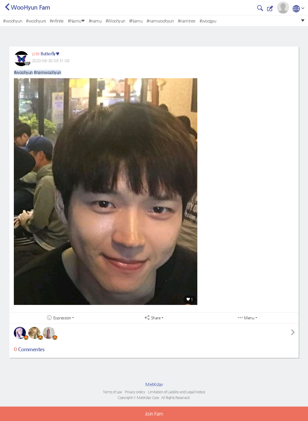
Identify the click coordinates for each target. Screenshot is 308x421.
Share (156, 318)
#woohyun (12, 20)
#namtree (187, 20)
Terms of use (112, 392)
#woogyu (207, 20)
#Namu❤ (76, 20)
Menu (249, 318)
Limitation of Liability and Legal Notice (176, 392)
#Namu (136, 20)
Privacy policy (135, 392)
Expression (62, 318)
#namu (95, 20)
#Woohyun (115, 20)
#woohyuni (36, 20)
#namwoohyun (160, 20)
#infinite (57, 20)
